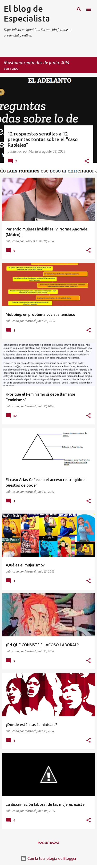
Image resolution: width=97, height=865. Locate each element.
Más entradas (48, 842)
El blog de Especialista (27, 13)
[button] (86, 161)
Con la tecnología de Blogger (51, 858)
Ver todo (11, 68)
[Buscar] (79, 9)
